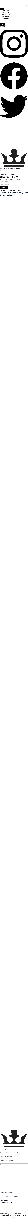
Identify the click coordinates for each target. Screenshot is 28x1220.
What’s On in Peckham (15, 1215)
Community (6, 18)
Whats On (6, 12)
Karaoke (13, 1217)
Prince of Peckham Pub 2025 (9, 1213)
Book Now (6, 10)
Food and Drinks (7, 14)
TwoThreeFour (4, 1215)
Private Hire (6, 16)
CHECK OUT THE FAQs (10, 177)
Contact (5, 20)
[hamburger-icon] (2, 9)
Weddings (19, 1217)
